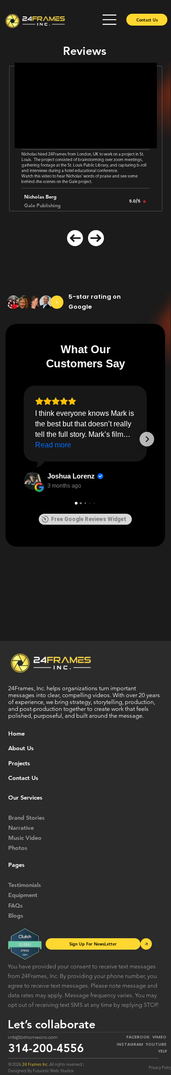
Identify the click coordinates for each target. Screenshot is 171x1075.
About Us (21, 748)
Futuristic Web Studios (53, 1070)
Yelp (162, 1051)
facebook (138, 1037)
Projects (19, 763)
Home (16, 733)
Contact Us (23, 777)
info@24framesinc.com (33, 1037)
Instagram (131, 1044)
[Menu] (110, 20)
